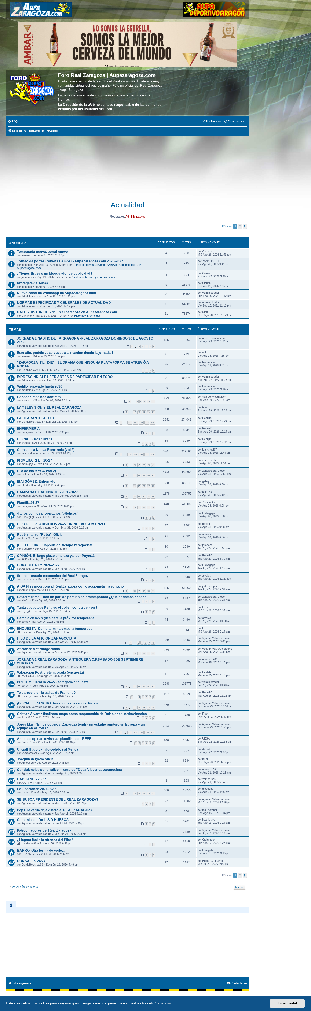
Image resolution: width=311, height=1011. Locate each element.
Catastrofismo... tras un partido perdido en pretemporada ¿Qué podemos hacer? (81, 597)
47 (148, 496)
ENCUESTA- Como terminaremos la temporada (54, 628)
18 (139, 412)
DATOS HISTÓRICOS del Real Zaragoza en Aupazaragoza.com (67, 312)
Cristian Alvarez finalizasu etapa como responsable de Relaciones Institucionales (82, 714)
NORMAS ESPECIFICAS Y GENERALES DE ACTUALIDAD (64, 302)
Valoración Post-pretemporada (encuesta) (50, 672)
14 (134, 507)
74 (153, 465)
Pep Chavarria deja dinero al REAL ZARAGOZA (55, 810)
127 (129, 732)
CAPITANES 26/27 (31, 779)
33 (148, 591)
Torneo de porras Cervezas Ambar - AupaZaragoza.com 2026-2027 (70, 261)
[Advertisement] (127, 166)
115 (152, 422)
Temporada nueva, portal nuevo (42, 251)
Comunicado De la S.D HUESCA (43, 820)
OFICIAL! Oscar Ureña (34, 439)
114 (147, 422)
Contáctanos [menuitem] (238, 983)
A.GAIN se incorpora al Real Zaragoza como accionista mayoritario (70, 586)
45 (139, 496)
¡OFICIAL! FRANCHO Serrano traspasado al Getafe (57, 703)
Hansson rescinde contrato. (39, 397)
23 (134, 793)
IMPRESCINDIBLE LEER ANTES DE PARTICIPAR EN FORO (65, 377)
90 (148, 475)
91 (153, 475)
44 (134, 496)
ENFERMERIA (28, 428)
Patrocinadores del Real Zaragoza (44, 830)
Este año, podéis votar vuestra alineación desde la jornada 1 (65, 353)
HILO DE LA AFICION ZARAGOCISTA (46, 638)
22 (153, 653)
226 (135, 454)
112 (135, 422)
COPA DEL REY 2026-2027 (38, 565)
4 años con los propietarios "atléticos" (47, 513)
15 (139, 507)
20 (148, 412)
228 (147, 454)
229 (152, 454)
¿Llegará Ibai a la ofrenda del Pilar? (45, 840)
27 (148, 486)
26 (144, 486)
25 (139, 486)
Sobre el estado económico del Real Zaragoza (54, 576)
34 (153, 591)
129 (141, 732)
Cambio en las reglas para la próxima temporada (55, 618)
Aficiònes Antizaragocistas (38, 649)
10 (148, 401)
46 (144, 496)
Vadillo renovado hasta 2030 (39, 386)
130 (147, 732)
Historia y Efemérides (87, 315)
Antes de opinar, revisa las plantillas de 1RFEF (54, 739)
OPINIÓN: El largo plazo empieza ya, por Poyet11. (56, 556)
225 (129, 454)
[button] (245, 226)
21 (153, 412)
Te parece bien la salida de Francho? (46, 693)
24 (134, 486)
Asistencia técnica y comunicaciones (94, 277)
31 (139, 591)
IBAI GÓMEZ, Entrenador (37, 481)
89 (144, 475)
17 (134, 412)
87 (134, 475)
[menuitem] (13, 121)
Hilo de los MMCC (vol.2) (36, 471)
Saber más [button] (163, 1003)
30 (134, 591)
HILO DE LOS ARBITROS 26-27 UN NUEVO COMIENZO (61, 524)
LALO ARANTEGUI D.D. (36, 418)
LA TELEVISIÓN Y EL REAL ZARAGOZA (49, 407)
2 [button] (240, 226)
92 (153, 686)
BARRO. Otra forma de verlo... (41, 850)
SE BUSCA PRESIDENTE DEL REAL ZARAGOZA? (57, 799)
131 (152, 732)
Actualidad (127, 205)
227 (141, 454)
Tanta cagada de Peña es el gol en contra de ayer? (57, 607)
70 (134, 465)
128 (135, 732)
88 (139, 475)
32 (144, 591)
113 (141, 422)
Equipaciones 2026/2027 (36, 789)
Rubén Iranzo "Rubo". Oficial (40, 534)
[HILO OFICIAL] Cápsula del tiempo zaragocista (55, 545)
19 (144, 412)
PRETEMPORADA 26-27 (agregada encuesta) (53, 682)
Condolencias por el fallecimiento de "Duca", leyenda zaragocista (69, 769)
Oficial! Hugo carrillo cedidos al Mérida (47, 749)
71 (139, 465)
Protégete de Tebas (32, 283)
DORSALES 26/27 (31, 861)
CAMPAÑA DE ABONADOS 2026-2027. (48, 492)
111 (129, 422)
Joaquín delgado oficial (35, 759)
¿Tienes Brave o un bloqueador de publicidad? (54, 273)
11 (153, 401)
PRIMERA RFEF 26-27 (34, 460)
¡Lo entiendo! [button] (287, 1003)
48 (153, 496)
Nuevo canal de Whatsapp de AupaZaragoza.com (56, 293)
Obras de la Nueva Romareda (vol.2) (45, 450)
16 (144, 507)
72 (144, 465)
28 (153, 486)
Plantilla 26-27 (28, 502)
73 (148, 465)
